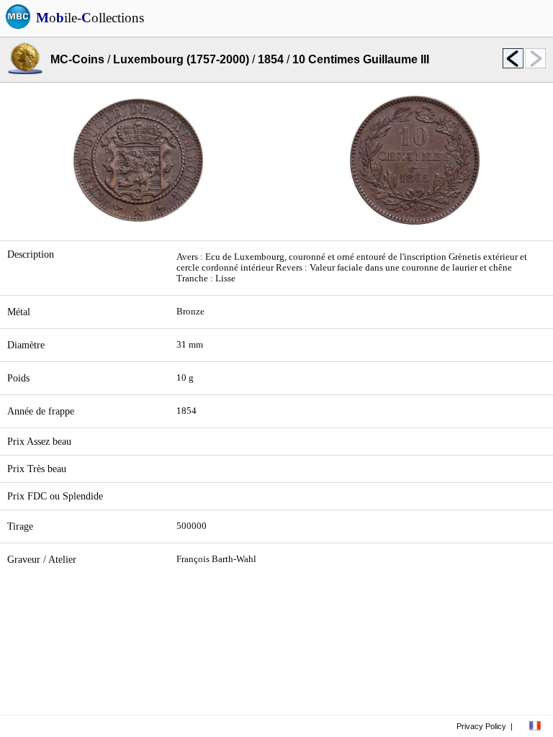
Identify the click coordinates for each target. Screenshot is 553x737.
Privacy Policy (481, 726)
